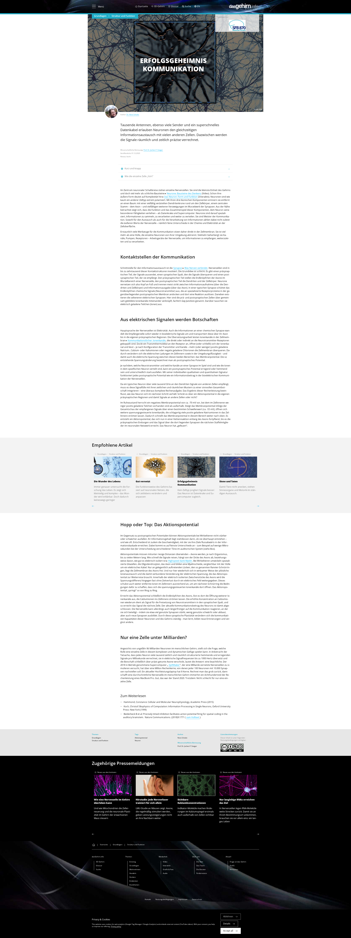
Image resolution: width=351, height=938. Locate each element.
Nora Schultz (182, 738)
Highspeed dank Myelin (180, 560)
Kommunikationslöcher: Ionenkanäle (147, 340)
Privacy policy (116, 926)
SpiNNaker (174, 664)
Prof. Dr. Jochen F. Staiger (153, 150)
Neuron (138, 740)
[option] (237, 25)
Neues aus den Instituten (106, 772)
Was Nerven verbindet (195, 267)
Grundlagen (100, 15)
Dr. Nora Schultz (133, 114)
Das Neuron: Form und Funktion (181, 196)
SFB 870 (237, 25)
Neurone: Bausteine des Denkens (184, 193)
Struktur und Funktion (123, 15)
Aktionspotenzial (141, 738)
